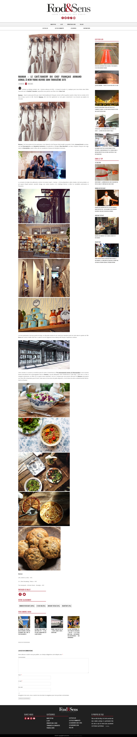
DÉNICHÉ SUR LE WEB (71, 24)
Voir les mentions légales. (76, 735)
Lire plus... (108, 726)
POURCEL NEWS (50, 728)
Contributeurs (86, 28)
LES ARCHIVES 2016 (74, 725)
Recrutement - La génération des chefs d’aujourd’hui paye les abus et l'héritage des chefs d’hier (106, 183)
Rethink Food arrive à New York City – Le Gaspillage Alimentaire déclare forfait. (41, 631)
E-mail (20, 681)
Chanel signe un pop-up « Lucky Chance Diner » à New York (57, 630)
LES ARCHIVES (73, 28)
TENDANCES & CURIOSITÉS (53, 725)
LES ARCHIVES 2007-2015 (75, 723)
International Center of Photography (69, 372)
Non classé (30, 83)
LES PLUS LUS (45, 28)
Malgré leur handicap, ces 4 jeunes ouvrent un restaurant (105, 237)
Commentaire (21, 657)
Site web (20, 687)
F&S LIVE (81, 24)
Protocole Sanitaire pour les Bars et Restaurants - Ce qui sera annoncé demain (106, 67)
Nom (20, 675)
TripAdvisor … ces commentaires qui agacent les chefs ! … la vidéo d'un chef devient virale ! (105, 130)
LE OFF (61, 24)
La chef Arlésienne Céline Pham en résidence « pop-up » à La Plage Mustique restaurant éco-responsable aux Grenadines (74, 633)
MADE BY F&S (53, 24)
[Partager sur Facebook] (20, 596)
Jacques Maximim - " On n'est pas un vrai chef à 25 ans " (106, 86)
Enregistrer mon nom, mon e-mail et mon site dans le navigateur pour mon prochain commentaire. (43, 695)
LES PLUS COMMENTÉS (59, 28)
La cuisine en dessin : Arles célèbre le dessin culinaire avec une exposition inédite (24, 631)
